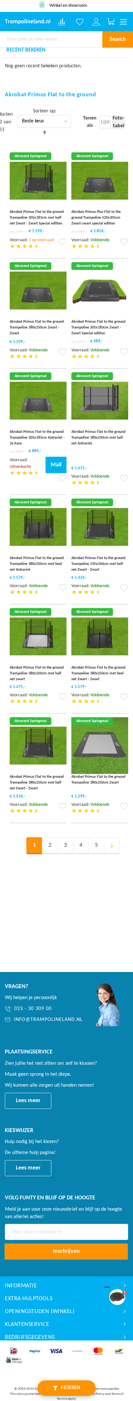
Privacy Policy (94, 1394)
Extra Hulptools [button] (28, 1299)
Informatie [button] (21, 1286)
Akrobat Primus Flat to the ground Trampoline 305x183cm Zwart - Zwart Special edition (98, 327)
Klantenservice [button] (27, 1324)
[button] (62, 244)
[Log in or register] (96, 21)
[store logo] (27, 21)
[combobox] (51, 39)
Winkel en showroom (68, 5)
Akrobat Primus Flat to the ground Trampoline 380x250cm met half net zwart (37, 673)
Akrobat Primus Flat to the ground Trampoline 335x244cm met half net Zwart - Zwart (98, 564)
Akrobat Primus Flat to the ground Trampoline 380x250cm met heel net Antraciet (37, 564)
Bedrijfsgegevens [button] (30, 1337)
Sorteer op (44, 111)
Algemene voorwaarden (102, 1389)
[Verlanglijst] (80, 22)
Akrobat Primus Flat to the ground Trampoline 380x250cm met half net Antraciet (98, 437)
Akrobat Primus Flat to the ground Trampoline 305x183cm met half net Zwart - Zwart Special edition (37, 217)
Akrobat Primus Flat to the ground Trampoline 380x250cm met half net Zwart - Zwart (37, 782)
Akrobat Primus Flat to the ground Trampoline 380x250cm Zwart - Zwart (37, 327)
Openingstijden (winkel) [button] (39, 1312)
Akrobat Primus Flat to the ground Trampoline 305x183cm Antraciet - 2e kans (37, 437)
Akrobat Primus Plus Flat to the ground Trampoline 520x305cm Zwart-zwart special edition (96, 217)
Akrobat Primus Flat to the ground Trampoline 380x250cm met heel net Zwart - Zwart (98, 673)
